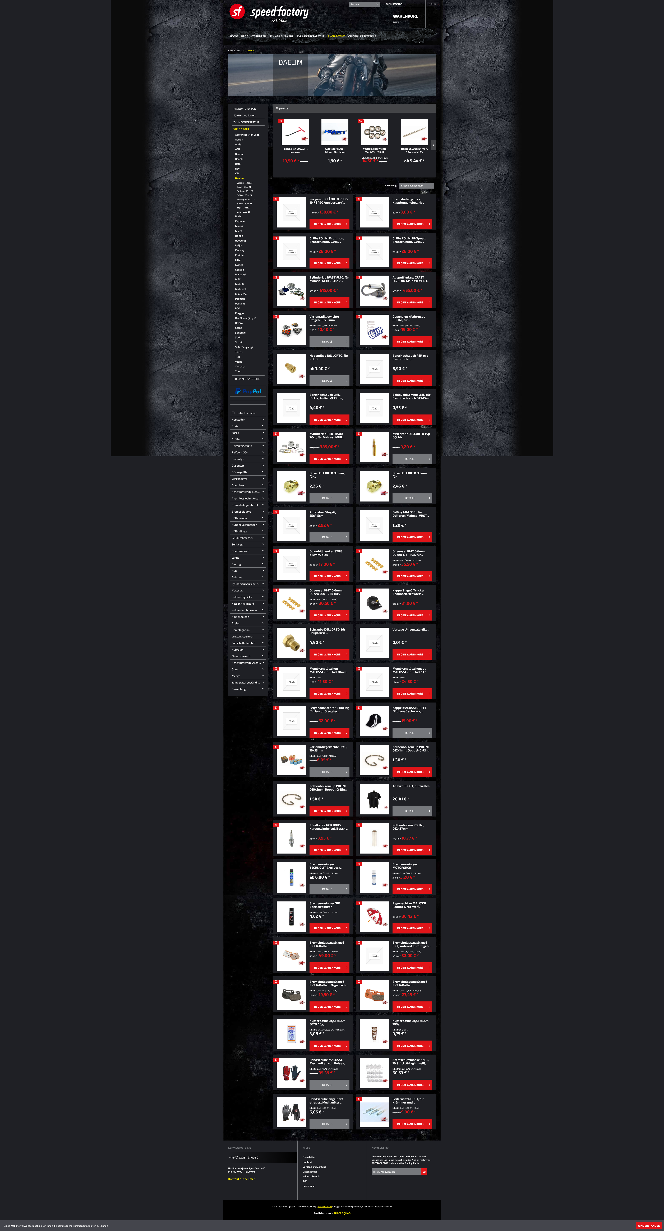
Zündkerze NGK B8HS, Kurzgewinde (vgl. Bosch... (329, 826)
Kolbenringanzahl (243, 603)
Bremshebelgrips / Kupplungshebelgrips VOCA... (408, 200)
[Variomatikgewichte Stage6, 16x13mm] (291, 330)
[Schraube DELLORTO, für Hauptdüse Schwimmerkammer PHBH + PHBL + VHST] (291, 643)
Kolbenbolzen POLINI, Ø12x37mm (408, 826)
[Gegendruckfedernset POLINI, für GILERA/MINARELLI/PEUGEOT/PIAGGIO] (374, 330)
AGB (305, 1181)
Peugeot (240, 303)
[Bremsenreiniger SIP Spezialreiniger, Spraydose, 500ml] (291, 916)
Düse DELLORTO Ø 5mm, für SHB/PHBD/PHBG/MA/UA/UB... (412, 474)
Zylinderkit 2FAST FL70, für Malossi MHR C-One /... (329, 279)
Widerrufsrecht (311, 1176)
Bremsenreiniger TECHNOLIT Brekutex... (326, 865)
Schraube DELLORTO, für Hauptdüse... (327, 631)
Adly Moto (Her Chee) (247, 134)
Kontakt (307, 1161)
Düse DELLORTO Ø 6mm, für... (327, 474)
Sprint (238, 337)
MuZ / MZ (241, 293)
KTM (238, 259)
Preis (235, 426)
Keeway (239, 250)
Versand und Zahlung (314, 1166)
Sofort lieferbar (247, 412)
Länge (235, 557)
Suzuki (239, 342)
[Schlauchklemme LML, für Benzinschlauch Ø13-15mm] (374, 408)
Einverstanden (649, 1225)
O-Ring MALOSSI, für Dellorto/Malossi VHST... (411, 513)
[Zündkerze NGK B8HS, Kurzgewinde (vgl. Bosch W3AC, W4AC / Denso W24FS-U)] (291, 838)
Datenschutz (310, 1171)
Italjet (238, 245)
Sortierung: (390, 185)
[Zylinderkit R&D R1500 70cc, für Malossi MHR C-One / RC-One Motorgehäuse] (291, 447)
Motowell (241, 288)
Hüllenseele (239, 518)
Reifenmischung (242, 445)
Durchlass (238, 485)
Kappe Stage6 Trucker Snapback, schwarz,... (409, 592)
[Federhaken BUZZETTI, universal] (295, 132)
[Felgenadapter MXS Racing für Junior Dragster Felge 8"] (291, 721)
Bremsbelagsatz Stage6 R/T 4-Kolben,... (327, 944)
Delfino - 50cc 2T (245, 191)
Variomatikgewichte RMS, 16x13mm (328, 748)
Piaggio (239, 313)
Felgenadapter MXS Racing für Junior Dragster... (329, 709)
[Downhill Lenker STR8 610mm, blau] (291, 564)
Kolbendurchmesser (244, 610)
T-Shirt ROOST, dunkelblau (412, 786)
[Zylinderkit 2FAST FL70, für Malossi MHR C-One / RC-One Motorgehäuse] (291, 291)
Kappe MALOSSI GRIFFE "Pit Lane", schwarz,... (410, 709)
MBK (238, 279)
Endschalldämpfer (243, 643)
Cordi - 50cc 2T (244, 187)
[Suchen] (377, 2)
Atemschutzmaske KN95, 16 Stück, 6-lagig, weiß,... (411, 1061)
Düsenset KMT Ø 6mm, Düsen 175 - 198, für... (409, 552)
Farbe (235, 432)
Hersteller (238, 419)
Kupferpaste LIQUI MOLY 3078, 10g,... (327, 1022)
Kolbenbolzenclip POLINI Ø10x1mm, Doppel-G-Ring (328, 787)
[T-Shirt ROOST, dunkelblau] (374, 799)
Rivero (239, 322)
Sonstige (240, 332)
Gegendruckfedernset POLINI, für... (409, 318)
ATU (237, 149)
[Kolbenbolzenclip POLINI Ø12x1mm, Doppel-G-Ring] (374, 760)
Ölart (235, 669)
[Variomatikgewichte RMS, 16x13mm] (291, 760)
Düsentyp (238, 465)
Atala (238, 144)
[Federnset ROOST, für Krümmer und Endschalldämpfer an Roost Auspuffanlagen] (374, 1112)
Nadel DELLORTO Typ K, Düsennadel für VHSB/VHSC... (414, 150)
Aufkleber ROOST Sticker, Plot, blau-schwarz (335, 150)
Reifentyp (238, 459)
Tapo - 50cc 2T (244, 207)
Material (237, 590)
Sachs (238, 327)
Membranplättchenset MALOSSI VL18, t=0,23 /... (410, 670)
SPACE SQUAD (342, 1213)
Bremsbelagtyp (241, 511)
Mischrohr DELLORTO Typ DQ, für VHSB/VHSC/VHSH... (411, 435)
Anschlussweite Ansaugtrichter (249, 662)
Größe (236, 439)
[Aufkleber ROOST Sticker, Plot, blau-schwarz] (334, 132)
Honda (239, 235)
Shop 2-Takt (241, 128)
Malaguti (240, 274)
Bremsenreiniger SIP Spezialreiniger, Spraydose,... (325, 904)
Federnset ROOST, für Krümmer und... (408, 1100)
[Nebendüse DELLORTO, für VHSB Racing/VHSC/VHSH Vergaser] (291, 369)
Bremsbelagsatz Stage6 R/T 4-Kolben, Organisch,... (329, 983)
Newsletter (309, 1157)
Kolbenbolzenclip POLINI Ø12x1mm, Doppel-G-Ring (411, 748)
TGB (237, 356)
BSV (237, 168)
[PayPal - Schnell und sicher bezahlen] (248, 391)
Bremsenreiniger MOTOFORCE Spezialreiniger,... (405, 865)
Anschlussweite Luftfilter (248, 491)
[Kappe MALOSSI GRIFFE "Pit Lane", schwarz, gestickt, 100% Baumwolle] (374, 721)
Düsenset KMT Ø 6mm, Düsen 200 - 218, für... (326, 592)
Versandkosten (325, 1206)
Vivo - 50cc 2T (243, 212)
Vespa (238, 361)
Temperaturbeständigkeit (248, 682)
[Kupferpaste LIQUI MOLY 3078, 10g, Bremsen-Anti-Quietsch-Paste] (291, 1034)
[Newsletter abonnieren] (424, 1171)
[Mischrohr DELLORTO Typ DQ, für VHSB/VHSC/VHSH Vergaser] (374, 447)
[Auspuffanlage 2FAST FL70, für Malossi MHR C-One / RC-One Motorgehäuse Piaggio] (374, 291)
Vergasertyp (239, 478)
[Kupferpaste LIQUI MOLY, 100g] (374, 1034)
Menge (236, 675)
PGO (237, 308)
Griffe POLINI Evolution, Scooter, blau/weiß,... (327, 239)
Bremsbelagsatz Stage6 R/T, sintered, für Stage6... (412, 944)
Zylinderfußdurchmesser (248, 583)
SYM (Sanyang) (244, 347)
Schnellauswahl (244, 115)
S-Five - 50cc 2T (244, 203)
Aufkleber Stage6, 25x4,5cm (323, 513)
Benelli (239, 158)
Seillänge (237, 544)
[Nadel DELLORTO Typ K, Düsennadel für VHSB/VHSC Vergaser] (414, 132)
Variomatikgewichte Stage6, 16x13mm (324, 318)
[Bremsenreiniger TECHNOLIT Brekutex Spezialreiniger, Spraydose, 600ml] (291, 877)
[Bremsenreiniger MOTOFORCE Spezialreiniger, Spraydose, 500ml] (374, 877)
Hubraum (237, 649)
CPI (237, 173)
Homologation (241, 629)
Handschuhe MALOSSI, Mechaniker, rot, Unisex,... (328, 1061)
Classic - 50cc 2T (245, 182)
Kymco (239, 264)
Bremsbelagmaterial (245, 505)
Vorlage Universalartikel (410, 629)
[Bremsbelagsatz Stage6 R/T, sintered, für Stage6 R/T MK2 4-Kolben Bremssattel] (374, 956)
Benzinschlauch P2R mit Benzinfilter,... (410, 357)
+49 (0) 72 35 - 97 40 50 (243, 1157)
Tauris (239, 351)
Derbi (238, 216)
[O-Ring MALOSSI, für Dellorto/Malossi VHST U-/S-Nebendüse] (374, 525)
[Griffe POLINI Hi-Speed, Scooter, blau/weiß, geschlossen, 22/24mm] (374, 251)
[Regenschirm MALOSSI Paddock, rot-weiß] (374, 916)
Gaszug (236, 564)
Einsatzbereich (241, 656)
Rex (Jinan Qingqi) (245, 318)
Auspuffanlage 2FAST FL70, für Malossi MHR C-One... (411, 279)
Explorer (240, 221)
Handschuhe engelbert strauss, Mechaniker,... (326, 1100)
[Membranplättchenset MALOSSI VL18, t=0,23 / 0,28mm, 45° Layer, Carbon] (374, 682)
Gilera (238, 230)
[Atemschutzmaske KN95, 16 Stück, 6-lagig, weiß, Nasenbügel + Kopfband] (374, 1073)
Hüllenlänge (239, 531)
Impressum (309, 1185)
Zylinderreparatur (246, 122)
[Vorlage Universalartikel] (374, 643)
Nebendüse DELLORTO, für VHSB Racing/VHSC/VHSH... (329, 357)
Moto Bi (239, 284)
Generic (239, 225)
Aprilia (239, 139)
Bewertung (239, 689)
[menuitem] (364, 4)
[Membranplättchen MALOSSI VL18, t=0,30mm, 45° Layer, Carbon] (291, 682)
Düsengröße (239, 472)
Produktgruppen (244, 108)
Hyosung (240, 240)
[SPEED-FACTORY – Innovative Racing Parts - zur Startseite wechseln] (274, 13)
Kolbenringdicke (242, 597)
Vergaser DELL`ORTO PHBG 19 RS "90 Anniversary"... (329, 200)
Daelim (239, 178)
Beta (238, 163)
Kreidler (240, 255)
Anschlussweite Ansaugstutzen (249, 498)
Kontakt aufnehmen (241, 1178)
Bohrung (237, 577)
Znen (238, 371)
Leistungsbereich (242, 636)
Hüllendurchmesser (244, 524)
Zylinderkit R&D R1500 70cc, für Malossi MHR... (327, 435)
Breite (235, 623)
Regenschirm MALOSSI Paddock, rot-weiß (409, 904)
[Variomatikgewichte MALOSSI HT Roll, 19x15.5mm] (374, 132)
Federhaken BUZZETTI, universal (295, 150)
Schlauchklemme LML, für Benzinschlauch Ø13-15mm (412, 396)
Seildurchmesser (242, 537)
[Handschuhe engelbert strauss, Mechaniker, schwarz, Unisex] (291, 1112)
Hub (234, 570)
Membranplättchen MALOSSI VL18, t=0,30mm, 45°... (328, 670)
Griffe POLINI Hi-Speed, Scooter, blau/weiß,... (409, 239)
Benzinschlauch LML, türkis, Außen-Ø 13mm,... (327, 396)
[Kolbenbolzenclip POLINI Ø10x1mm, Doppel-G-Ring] (291, 799)
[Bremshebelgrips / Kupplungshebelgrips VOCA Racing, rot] (374, 212)
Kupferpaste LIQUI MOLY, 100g (410, 1022)
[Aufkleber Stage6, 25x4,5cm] (291, 525)
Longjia (239, 269)
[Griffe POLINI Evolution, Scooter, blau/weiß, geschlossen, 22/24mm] (291, 251)
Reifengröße (240, 452)
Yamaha (240, 366)
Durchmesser (240, 551)
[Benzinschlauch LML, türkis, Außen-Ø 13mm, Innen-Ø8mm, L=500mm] (291, 408)
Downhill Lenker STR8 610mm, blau (326, 552)
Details (327, 341)
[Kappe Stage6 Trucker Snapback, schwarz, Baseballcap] (374, 604)
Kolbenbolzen (240, 616)
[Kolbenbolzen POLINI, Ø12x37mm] (374, 838)
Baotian (239, 154)
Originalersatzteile (246, 378)
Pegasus (240, 298)
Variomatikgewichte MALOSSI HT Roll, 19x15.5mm (374, 150)
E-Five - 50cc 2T (244, 195)
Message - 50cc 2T (246, 199)
